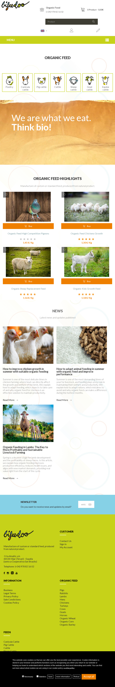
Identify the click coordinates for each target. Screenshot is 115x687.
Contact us (65, 541)
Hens (62, 599)
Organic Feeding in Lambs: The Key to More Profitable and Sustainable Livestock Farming (25, 450)
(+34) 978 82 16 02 (54, 11)
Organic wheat (67, 618)
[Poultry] (9, 80)
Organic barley (67, 624)
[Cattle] (57, 80)
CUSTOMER (67, 531)
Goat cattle (90, 88)
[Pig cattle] (41, 80)
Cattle (57, 86)
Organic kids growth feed (86, 288)
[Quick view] (49, 196)
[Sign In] (98, 31)
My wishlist (6, 195)
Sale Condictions (12, 599)
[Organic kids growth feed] (86, 262)
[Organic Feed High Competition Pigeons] (28, 207)
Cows (63, 608)
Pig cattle (41, 86)
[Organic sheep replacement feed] (28, 262)
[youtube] (17, 573)
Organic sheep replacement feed (28, 288)
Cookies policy (11, 602)
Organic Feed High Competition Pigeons (28, 233)
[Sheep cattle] (73, 80)
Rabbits (64, 593)
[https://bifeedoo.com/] (15, 6)
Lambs (63, 596)
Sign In (63, 544)
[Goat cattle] (89, 80)
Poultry (9, 86)
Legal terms (10, 593)
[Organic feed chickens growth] (86, 207)
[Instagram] (8, 573)
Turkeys (64, 605)
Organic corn (67, 621)
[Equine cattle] (105, 80)
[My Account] (71, 31)
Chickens (64, 602)
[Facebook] (4, 573)
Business (8, 590)
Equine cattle (105, 88)
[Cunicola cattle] (25, 80)
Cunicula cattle (25, 88)
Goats (63, 612)
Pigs (62, 590)
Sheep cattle (74, 88)
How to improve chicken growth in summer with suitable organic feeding (25, 370)
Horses (63, 615)
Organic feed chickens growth (87, 233)
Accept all (89, 676)
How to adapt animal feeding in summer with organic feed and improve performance (80, 372)
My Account (66, 547)
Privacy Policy (11, 596)
